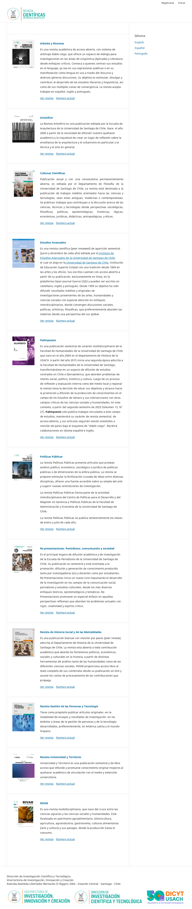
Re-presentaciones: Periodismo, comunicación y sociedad (77, 548)
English (139, 42)
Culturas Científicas (52, 173)
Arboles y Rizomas (52, 43)
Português (141, 53)
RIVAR (44, 803)
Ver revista (46, 98)
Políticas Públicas (51, 456)
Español (140, 48)
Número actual (65, 98)
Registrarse (167, 2)
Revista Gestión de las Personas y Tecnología (69, 706)
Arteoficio (46, 117)
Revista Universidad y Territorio (60, 757)
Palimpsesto (48, 340)
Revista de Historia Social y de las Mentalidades (70, 632)
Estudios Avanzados (53, 242)
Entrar (181, 2)
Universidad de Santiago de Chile (87, 262)
